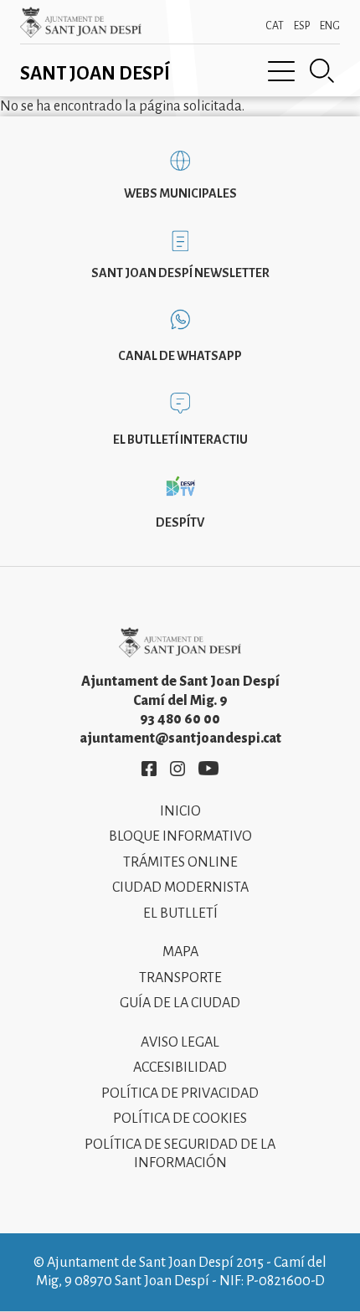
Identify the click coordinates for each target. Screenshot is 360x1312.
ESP (302, 26)
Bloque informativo (180, 836)
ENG (330, 26)
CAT (274, 26)
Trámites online (180, 862)
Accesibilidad (180, 1067)
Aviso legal (180, 1042)
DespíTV (180, 522)
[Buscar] (322, 71)
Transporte (180, 977)
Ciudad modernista (180, 887)
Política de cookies (180, 1118)
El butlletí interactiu (180, 439)
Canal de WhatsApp (180, 356)
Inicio (180, 811)
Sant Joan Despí (95, 74)
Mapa (180, 952)
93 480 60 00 (180, 719)
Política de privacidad (180, 1093)
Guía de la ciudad (180, 1003)
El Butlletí (180, 913)
